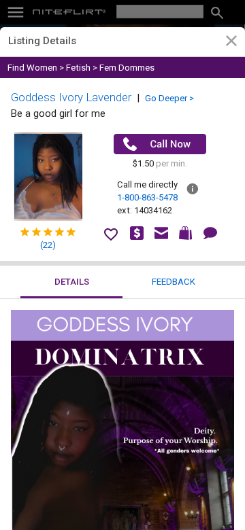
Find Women (32, 68)
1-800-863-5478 (147, 197)
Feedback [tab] (173, 282)
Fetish (78, 68)
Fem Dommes (126, 68)
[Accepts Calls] (160, 144)
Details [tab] (71, 282)
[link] (231, 43)
